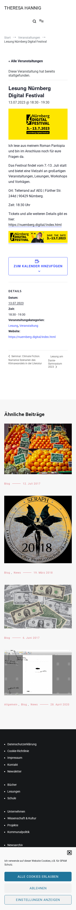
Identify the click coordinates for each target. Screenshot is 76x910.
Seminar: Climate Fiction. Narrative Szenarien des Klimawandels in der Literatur (25, 360)
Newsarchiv (15, 845)
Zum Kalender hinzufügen (38, 266)
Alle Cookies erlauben (38, 877)
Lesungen (13, 791)
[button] (69, 853)
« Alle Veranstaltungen (25, 61)
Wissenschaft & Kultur (21, 818)
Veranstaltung (28, 325)
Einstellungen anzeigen (38, 900)
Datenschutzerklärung (22, 744)
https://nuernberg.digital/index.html (35, 225)
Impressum (14, 757)
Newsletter (14, 771)
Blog (7, 483)
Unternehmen (16, 811)
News (17, 572)
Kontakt (12, 764)
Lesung (13, 325)
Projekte (12, 825)
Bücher (12, 784)
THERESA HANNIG (22, 8)
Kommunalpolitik (18, 832)
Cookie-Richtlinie (18, 751)
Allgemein (11, 704)
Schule (11, 798)
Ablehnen (38, 888)
